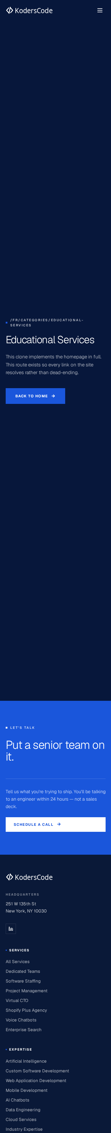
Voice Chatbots (21, 1020)
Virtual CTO (17, 1000)
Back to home (35, 396)
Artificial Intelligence (26, 1061)
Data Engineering (23, 1109)
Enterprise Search (24, 1029)
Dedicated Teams (23, 971)
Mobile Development (27, 1090)
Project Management (27, 990)
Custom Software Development (37, 1071)
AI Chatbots (17, 1100)
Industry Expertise (24, 1129)
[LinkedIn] (11, 929)
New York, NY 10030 (26, 911)
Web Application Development (36, 1080)
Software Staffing (23, 981)
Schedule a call (37, 824)
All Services (18, 961)
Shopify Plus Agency (26, 1010)
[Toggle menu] (100, 10)
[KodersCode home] (29, 877)
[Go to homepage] (29, 10)
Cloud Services (21, 1119)
